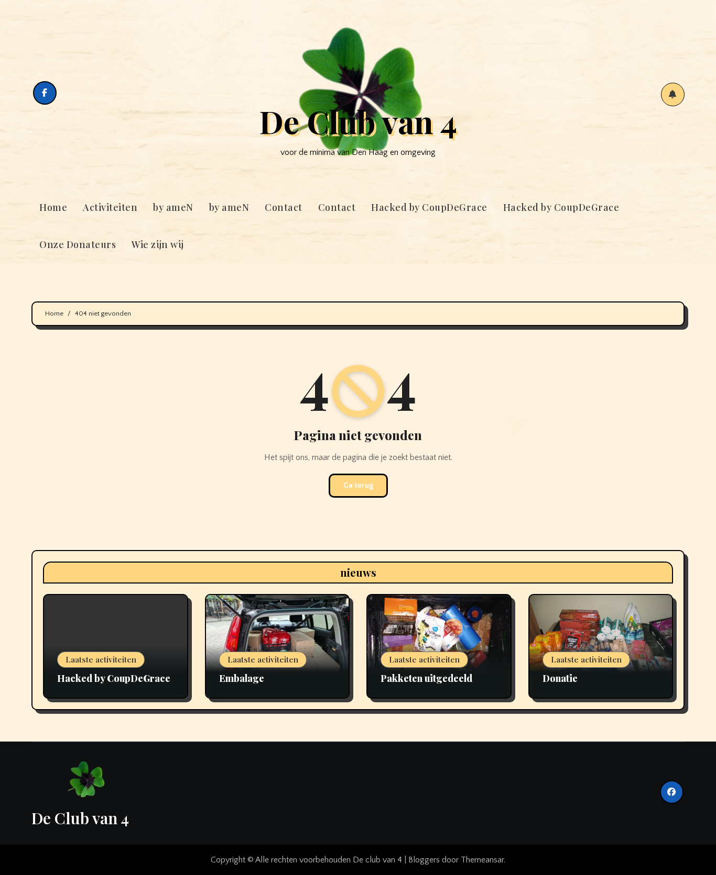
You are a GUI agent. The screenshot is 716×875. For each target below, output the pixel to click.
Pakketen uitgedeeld (426, 678)
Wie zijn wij (157, 244)
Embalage (241, 678)
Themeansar (482, 860)
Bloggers (424, 860)
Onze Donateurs (77, 244)
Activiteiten (110, 207)
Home (53, 207)
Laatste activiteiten (101, 659)
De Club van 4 (358, 121)
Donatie (560, 678)
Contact (283, 207)
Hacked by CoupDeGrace (429, 207)
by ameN (173, 207)
